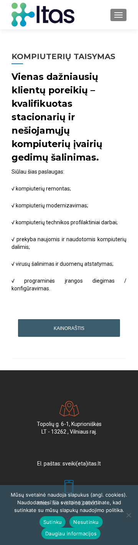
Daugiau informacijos (71, 533)
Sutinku (52, 522)
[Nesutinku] (128, 515)
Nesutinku (86, 522)
